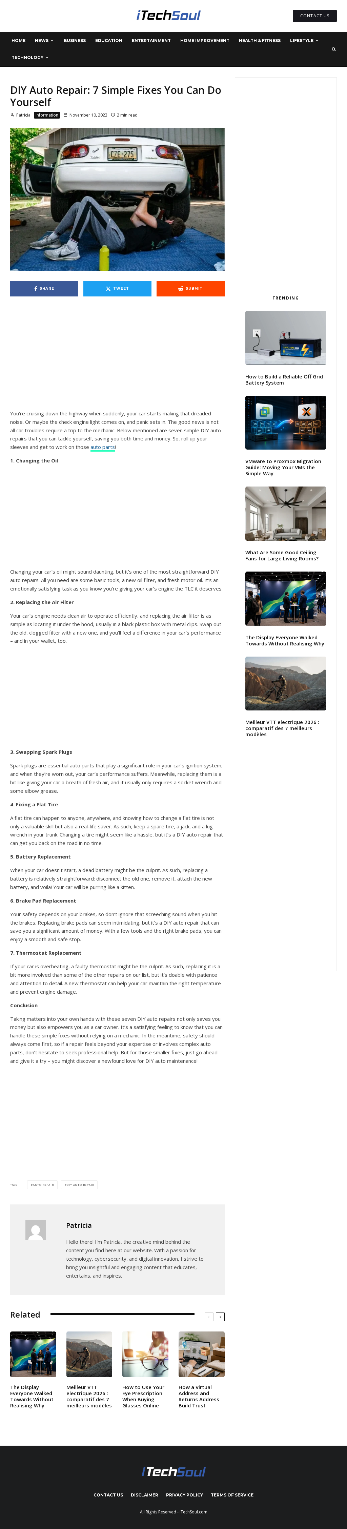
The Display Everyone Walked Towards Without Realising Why (32, 1396)
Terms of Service (232, 1494)
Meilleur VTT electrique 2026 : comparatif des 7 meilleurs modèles (89, 1396)
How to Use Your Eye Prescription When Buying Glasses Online (143, 1396)
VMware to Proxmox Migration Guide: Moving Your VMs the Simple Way (283, 467)
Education (108, 40)
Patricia (22, 115)
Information (47, 115)
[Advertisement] (117, 359)
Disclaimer (144, 1494)
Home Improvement (204, 40)
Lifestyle (301, 40)
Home (18, 40)
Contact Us (108, 1494)
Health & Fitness (260, 40)
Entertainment (151, 40)
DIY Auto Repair (80, 1184)
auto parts (102, 446)
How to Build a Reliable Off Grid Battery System (284, 379)
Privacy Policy (184, 1494)
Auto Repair (43, 1184)
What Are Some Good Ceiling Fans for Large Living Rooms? (282, 555)
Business (75, 40)
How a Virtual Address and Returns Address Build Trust (199, 1396)
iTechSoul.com (193, 1512)
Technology (27, 57)
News (41, 40)
